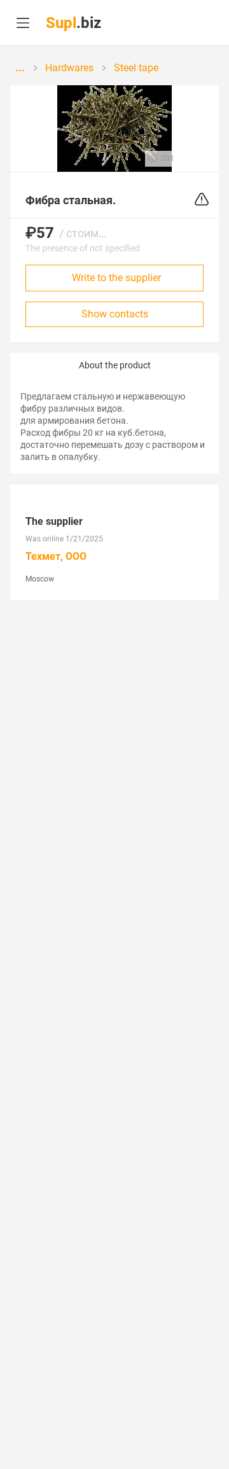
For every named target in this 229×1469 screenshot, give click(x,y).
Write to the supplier (116, 278)
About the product (115, 365)
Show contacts (114, 314)
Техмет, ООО (56, 556)
